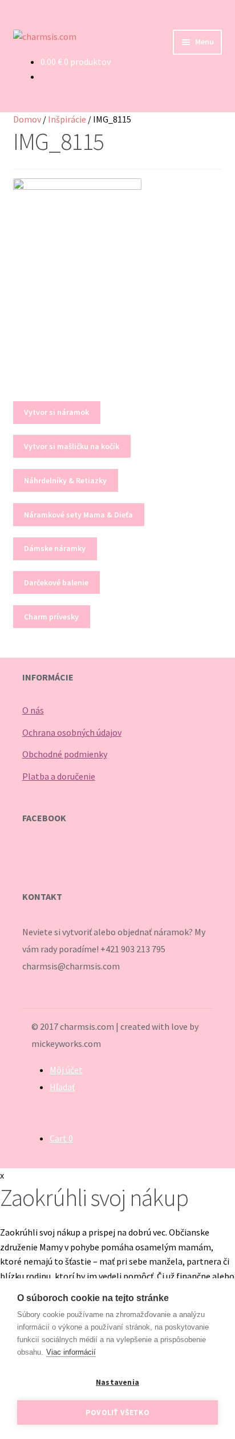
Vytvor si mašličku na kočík (71, 446)
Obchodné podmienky (64, 754)
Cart (61, 1138)
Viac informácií (71, 1352)
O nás (33, 710)
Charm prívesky (51, 617)
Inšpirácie (67, 119)
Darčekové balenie (56, 582)
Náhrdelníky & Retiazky (65, 480)
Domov (27, 119)
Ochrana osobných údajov (71, 732)
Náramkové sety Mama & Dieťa (78, 514)
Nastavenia (117, 1382)
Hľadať (62, 1087)
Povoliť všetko (117, 1412)
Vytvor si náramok (56, 412)
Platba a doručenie (58, 776)
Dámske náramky (55, 548)
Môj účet (66, 1069)
